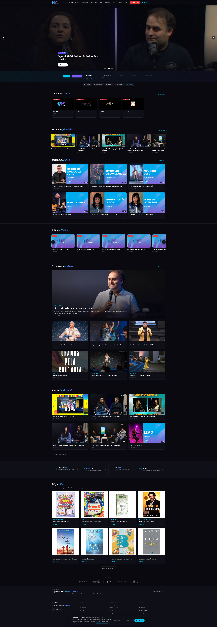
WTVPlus (107, 2)
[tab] (104, 68)
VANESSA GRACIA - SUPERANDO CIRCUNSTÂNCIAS (107, 186)
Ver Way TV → (161, 94)
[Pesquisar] (163, 2)
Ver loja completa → (159, 485)
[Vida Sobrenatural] (83, 582)
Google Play (99, 84)
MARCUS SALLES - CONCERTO (62, 215)
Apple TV (110, 84)
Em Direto (136, 2)
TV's (126, 2)
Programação (83, 607)
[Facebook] (53, 609)
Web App (130, 84)
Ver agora (77, 76)
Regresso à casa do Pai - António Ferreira (78, 53)
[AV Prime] (110, 582)
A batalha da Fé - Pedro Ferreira (73, 308)
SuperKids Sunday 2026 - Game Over (63, 416)
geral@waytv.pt (114, 613)
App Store (88, 84)
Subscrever (158, 591)
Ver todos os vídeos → (60, 454)
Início (71, 2)
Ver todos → (161, 130)
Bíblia (114, 2)
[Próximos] (164, 141)
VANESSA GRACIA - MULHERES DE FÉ (141, 186)
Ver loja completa (107, 568)
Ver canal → (162, 231)
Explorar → (162, 160)
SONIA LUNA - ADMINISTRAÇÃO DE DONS (104, 215)
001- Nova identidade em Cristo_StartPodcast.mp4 (106, 445)
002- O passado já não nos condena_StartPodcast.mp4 (68, 445)
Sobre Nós (142, 605)
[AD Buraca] (96, 582)
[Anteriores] (53, 141)
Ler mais (62, 65)
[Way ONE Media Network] (64, 602)
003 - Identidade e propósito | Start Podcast (142, 416)
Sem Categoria (58, 305)
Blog (101, 2)
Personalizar (117, 620)
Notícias (77, 2)
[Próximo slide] (213, 38)
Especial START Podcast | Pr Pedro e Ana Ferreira (106, 416)
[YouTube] (57, 609)
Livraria (120, 2)
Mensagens (85, 2)
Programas (94, 2)
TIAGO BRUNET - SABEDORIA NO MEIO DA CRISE (68, 186)
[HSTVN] (134, 582)
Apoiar (145, 2)
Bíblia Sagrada (113, 605)
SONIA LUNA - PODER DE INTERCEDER (142, 215)
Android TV (120, 84)
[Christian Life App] (121, 582)
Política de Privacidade (102, 623)
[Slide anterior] (3, 38)
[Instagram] (60, 609)
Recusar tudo (128, 620)
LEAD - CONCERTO (136, 445)
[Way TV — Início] (55, 2)
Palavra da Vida (114, 607)
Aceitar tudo (139, 620)
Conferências (143, 610)
